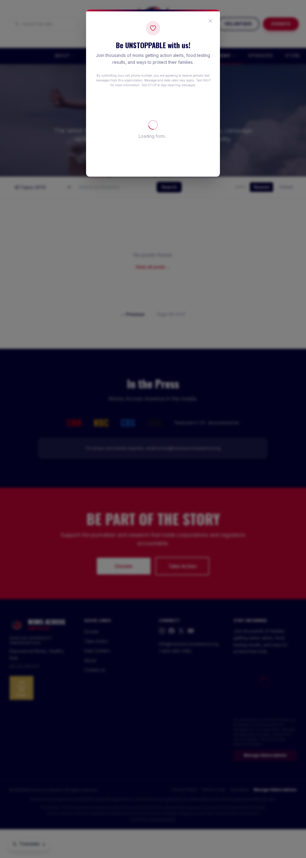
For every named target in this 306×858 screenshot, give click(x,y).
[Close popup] (210, 21)
